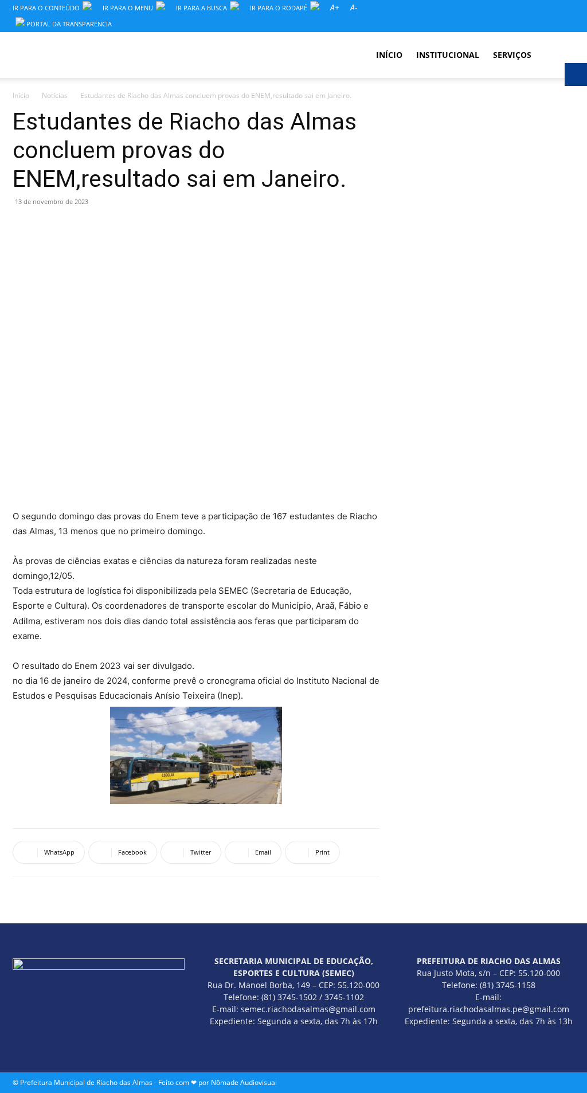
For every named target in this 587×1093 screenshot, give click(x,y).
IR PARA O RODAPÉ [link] (278, 7)
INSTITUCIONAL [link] (447, 54)
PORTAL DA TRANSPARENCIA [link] (68, 23)
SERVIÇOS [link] (512, 54)
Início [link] (21, 95)
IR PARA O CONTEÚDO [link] (46, 7)
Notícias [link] (55, 95)
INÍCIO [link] (389, 54)
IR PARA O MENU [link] (128, 7)
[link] (334, 7)
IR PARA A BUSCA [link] (201, 7)
